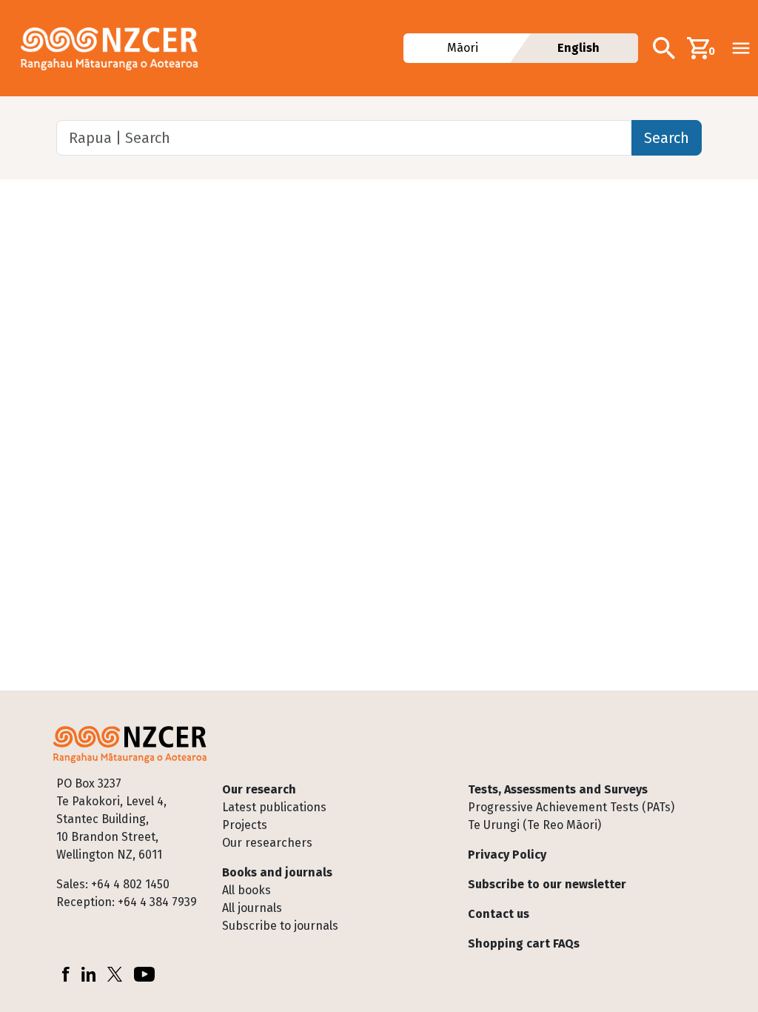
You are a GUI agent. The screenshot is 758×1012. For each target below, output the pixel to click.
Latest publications (274, 807)
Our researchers (267, 843)
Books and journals (277, 872)
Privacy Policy (507, 855)
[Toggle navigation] (741, 48)
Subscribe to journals (280, 926)
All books (246, 890)
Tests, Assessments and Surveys (558, 789)
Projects (244, 825)
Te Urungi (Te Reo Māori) (534, 825)
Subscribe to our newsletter (547, 884)
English (578, 48)
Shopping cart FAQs (524, 943)
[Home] (115, 48)
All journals (252, 908)
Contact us (498, 914)
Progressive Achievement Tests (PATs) (571, 807)
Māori (462, 48)
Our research (259, 789)
